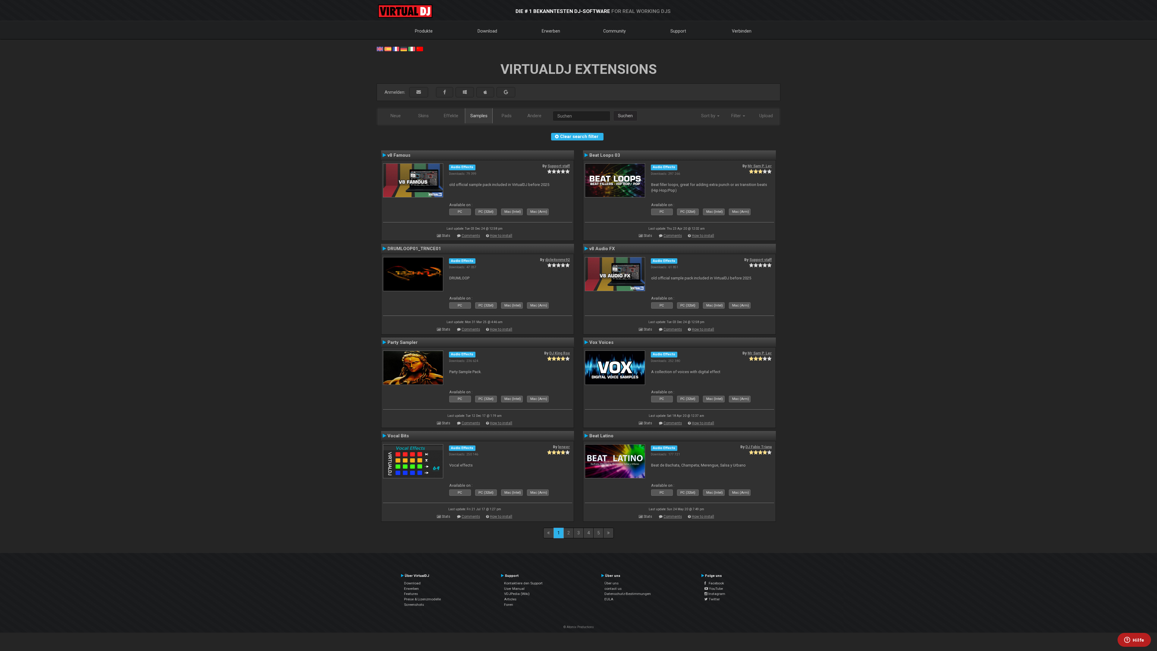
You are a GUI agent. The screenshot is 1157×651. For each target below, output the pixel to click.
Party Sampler (402, 342)
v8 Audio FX (602, 248)
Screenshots (414, 604)
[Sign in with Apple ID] (485, 92)
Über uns (611, 583)
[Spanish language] (387, 48)
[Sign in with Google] (506, 92)
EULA (608, 599)
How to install (501, 236)
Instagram (716, 594)
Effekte (451, 115)
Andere (534, 115)
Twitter (714, 599)
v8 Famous (398, 155)
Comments (471, 236)
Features (411, 594)
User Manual (514, 589)
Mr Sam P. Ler (760, 166)
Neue (395, 115)
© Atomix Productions (578, 627)
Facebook (715, 583)
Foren (508, 604)
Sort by (708, 115)
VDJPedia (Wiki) (517, 594)
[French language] (396, 48)
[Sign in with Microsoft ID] (465, 92)
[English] (380, 48)
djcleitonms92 (557, 260)
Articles (510, 599)
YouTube (715, 589)
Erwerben (551, 31)
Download (487, 31)
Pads (507, 115)
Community (614, 31)
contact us (613, 589)
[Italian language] (411, 48)
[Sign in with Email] (418, 92)
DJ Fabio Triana (758, 447)
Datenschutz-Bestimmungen (627, 594)
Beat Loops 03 (604, 155)
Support (678, 31)
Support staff (558, 166)
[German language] (403, 48)
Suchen (625, 115)
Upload (766, 115)
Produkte (424, 31)
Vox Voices (601, 342)
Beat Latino (601, 436)
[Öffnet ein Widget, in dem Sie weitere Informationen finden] (1134, 640)
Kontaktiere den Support (523, 583)
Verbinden (741, 31)
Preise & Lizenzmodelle (422, 599)
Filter (736, 115)
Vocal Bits (398, 436)
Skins (423, 115)
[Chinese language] (419, 48)
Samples (479, 115)
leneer (564, 447)
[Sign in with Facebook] (444, 92)
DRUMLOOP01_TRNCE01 (414, 248)
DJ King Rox (559, 353)
